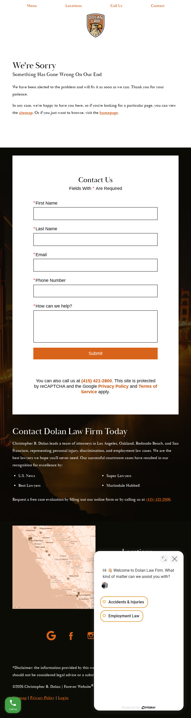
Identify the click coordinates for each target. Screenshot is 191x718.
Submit (95, 353)
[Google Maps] (52, 636)
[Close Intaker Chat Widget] (175, 559)
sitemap (26, 112)
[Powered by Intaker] (148, 707)
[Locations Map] (54, 567)
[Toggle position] (164, 559)
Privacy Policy (113, 386)
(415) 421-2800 (96, 380)
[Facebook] (72, 636)
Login (63, 697)
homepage (108, 112)
